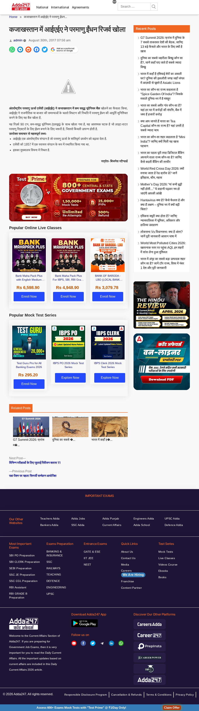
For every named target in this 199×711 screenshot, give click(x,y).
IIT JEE (88, 558)
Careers (132, 572)
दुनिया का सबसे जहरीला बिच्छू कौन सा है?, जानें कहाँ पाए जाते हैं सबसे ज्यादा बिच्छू (162, 62)
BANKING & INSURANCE (54, 553)
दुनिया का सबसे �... (63, 439)
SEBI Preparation (20, 568)
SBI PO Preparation (22, 555)
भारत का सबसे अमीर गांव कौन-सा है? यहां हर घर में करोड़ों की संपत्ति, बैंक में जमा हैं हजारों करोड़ (161, 110)
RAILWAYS (53, 568)
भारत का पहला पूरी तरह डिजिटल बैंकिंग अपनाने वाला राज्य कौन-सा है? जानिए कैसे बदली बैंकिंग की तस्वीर (162, 157)
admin (18, 40)
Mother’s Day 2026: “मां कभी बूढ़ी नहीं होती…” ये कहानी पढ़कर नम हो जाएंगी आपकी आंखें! (161, 189)
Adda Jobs (78, 518)
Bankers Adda (49, 525)
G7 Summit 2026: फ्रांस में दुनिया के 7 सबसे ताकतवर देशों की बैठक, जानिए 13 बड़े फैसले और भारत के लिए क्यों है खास (163, 44)
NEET (87, 564)
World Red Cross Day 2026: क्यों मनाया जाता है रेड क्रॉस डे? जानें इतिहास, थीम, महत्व (162, 173)
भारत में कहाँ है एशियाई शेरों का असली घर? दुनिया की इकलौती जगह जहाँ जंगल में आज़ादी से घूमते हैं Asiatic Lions (162, 78)
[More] (114, 2)
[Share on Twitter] (45, 49)
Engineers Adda (144, 518)
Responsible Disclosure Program (85, 694)
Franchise (127, 581)
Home (13, 17)
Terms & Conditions (159, 694)
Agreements (80, 7)
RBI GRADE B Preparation (18, 595)
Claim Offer (172, 707)
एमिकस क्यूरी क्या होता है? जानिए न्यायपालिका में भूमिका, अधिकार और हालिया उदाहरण (160, 220)
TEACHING (53, 574)
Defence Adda (174, 525)
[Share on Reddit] (28, 49)
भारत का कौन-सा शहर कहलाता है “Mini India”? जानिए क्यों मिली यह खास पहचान (163, 141)
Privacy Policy (185, 694)
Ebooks (163, 570)
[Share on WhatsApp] (12, 49)
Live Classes (166, 558)
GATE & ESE (92, 551)
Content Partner (131, 587)
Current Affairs (111, 525)
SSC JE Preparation (22, 574)
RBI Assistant (17, 587)
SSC (49, 561)
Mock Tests (165, 551)
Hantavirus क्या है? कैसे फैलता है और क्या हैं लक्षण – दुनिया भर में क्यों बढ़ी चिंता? (163, 205)
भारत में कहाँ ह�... (102, 439)
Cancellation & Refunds (126, 694)
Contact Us (128, 558)
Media (125, 564)
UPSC (50, 593)
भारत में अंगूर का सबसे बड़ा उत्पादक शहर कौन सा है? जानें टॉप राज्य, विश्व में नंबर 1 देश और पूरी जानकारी (163, 263)
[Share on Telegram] (20, 49)
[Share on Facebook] (36, 49)
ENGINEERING (56, 587)
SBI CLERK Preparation (24, 561)
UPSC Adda (172, 518)
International (60, 7)
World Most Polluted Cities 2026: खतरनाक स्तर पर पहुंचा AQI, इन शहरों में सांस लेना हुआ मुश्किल (163, 247)
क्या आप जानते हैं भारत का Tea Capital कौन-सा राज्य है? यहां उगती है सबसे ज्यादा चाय (162, 126)
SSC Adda (77, 525)
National (42, 7)
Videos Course (167, 564)
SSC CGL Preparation (23, 580)
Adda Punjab (110, 518)
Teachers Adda (49, 518)
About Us (127, 551)
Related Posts (21, 408)
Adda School (142, 525)
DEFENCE (53, 580)
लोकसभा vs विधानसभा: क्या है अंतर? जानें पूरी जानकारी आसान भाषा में (162, 234)
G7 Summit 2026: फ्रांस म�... (28, 442)
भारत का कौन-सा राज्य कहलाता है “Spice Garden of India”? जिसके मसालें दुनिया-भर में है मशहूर (162, 94)
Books (162, 577)
